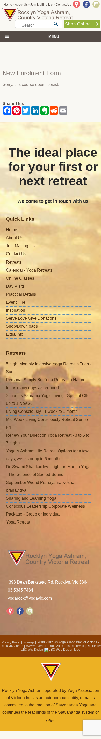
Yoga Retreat (18, 522)
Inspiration (15, 310)
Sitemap (29, 642)
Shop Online (78, 24)
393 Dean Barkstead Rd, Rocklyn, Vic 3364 (49, 582)
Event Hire (15, 302)
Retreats (13, 262)
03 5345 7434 (20, 590)
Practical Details (21, 294)
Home (8, 4)
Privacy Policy (11, 642)
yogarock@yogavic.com (30, 598)
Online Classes (20, 278)
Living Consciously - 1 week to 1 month (42, 411)
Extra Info (14, 334)
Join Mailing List (41, 4)
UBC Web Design (32, 649)
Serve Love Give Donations (31, 318)
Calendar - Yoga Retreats (29, 270)
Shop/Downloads (22, 326)
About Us (21, 4)
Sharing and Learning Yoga (31, 498)
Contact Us (63, 4)
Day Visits (15, 286)
